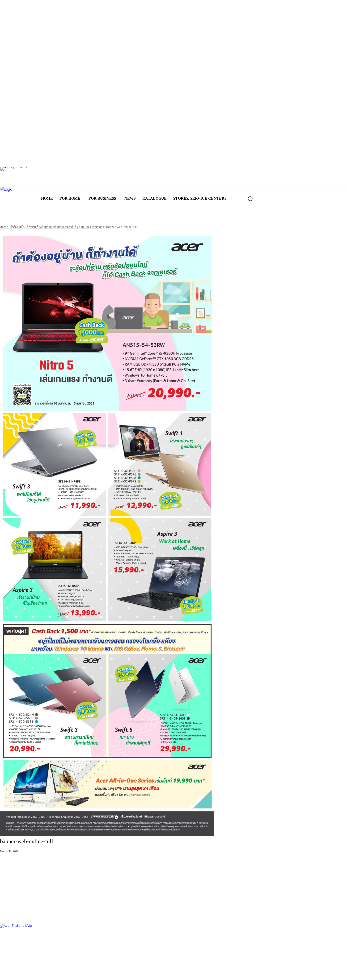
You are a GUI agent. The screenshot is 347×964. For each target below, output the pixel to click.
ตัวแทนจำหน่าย (28, 939)
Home (4, 227)
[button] (250, 199)
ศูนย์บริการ (7, 939)
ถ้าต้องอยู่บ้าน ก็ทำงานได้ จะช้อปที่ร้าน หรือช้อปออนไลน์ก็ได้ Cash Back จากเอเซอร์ (57, 227)
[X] (37, 956)
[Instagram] (21, 956)
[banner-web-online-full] (173, 534)
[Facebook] (6, 956)
